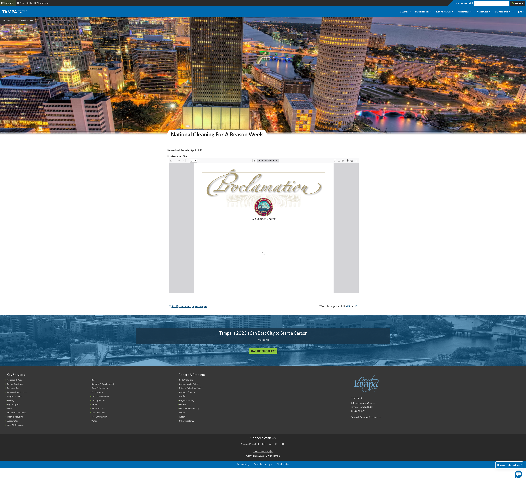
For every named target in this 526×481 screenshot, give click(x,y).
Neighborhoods (14, 396)
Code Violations (186, 380)
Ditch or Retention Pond (190, 388)
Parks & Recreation (100, 396)
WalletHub (263, 339)
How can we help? (463, 3)
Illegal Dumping (186, 400)
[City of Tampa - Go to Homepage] (14, 12)
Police (9, 408)
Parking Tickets (98, 400)
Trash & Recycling (15, 416)
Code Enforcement (100, 388)
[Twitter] (270, 444)
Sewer (182, 412)
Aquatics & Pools (14, 380)
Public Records (98, 408)
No (356, 306)
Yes (348, 306)
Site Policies (283, 464)
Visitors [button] (482, 11)
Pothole (182, 404)
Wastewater (12, 421)
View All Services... (15, 425)
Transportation (98, 412)
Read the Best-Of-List (263, 351)
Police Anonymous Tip (189, 408)
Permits (95, 404)
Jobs (521, 11)
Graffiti (182, 396)
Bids (93, 380)
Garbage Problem (187, 392)
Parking (10, 400)
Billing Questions (15, 384)
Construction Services (17, 392)
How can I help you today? (509, 465)
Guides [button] (404, 11)
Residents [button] (464, 11)
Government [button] (503, 11)
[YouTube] (282, 444)
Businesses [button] (422, 11)
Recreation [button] (443, 11)
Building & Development (103, 384)
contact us (376, 417)
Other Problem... (186, 421)
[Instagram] (276, 444)
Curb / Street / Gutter (189, 384)
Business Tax (13, 388)
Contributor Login (263, 464)
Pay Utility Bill (13, 404)
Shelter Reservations (16, 412)
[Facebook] (263, 444)
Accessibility (243, 464)
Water (94, 421)
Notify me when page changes (189, 306)
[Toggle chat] (518, 473)
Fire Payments (98, 392)
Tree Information (99, 416)
